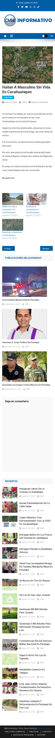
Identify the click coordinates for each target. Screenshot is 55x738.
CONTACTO (47, 732)
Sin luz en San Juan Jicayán (34, 595)
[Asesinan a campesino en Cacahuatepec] (36, 199)
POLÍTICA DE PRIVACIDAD (23, 735)
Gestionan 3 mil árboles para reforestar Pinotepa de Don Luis (35, 627)
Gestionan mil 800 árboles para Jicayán (33, 611)
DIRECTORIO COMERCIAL (15, 732)
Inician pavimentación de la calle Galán (34, 505)
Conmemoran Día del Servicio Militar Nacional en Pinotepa (35, 643)
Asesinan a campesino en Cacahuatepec (33, 209)
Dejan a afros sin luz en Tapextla (32, 657)
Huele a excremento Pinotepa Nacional (10, 248)
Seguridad (8, 97)
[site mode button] (45, 36)
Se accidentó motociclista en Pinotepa (20, 300)
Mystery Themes (44, 728)
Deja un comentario (39, 102)
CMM (24, 102)
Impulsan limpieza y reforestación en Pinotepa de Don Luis (35, 704)
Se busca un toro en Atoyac (34, 580)
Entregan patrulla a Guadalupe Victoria (35, 551)
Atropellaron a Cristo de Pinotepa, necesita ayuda (48, 248)
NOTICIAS (41, 735)
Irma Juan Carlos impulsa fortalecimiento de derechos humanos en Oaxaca (35, 687)
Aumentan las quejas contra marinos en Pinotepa (26, 385)
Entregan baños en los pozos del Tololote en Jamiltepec (35, 536)
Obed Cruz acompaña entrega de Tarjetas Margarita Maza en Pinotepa (36, 566)
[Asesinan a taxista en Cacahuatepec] (12, 225)
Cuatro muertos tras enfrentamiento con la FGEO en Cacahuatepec (35, 520)
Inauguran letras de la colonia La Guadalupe (31, 490)
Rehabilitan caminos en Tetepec (32, 671)
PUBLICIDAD (34, 732)
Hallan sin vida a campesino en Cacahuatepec (9, 209)
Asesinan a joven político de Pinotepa (20, 342)
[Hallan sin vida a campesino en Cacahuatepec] (12, 199)
